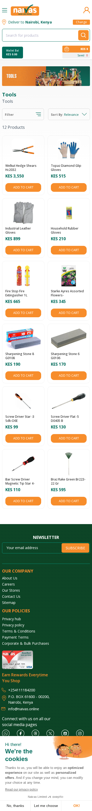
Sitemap (9, 602)
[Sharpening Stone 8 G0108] (23, 338)
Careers (8, 584)
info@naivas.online (23, 708)
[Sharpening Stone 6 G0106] (69, 338)
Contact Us (11, 596)
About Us (9, 578)
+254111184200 (21, 689)
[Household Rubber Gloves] (68, 212)
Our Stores (11, 590)
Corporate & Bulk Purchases (25, 643)
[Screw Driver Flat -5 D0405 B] (69, 401)
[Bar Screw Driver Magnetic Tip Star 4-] (23, 463)
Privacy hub (11, 618)
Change (81, 22)
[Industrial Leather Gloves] (23, 212)
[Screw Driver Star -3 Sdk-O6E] (23, 401)
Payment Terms (15, 637)
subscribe (75, 548)
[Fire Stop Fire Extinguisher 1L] (23, 275)
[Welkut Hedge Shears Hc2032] (23, 150)
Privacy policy (13, 625)
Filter (9, 115)
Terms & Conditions (18, 631)
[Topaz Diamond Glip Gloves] (68, 150)
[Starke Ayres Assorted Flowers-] (68, 275)
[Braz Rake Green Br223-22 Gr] (68, 463)
